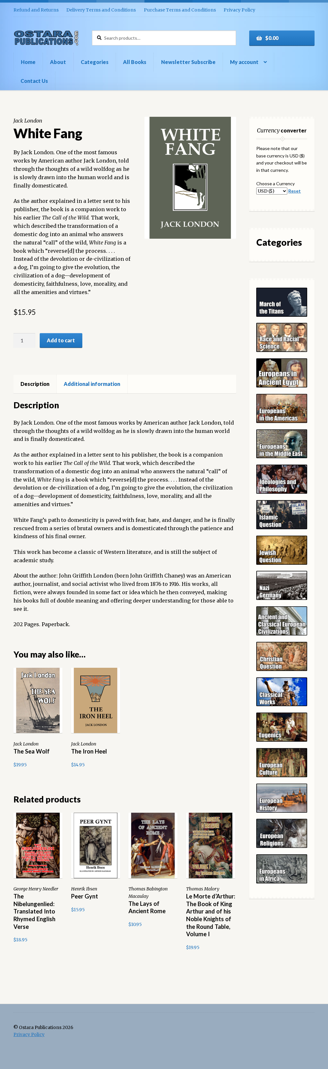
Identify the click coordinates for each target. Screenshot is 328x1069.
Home (28, 62)
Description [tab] (34, 384)
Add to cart (61, 340)
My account (244, 62)
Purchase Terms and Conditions (180, 10)
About (58, 62)
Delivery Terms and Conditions (101, 10)
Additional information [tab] (92, 384)
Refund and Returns (36, 10)
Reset (294, 191)
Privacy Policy (239, 10)
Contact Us (34, 81)
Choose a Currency (275, 183)
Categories (95, 62)
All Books (134, 62)
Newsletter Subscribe (188, 62)
